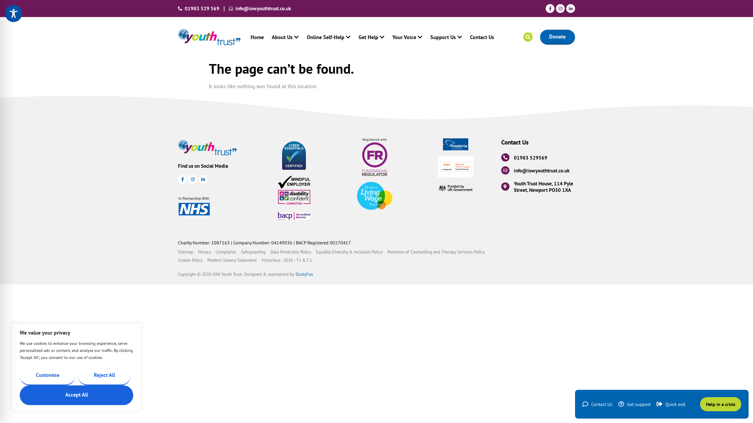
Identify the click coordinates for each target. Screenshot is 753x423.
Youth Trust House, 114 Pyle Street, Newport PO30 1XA (543, 186)
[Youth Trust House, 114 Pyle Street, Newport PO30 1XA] (505, 186)
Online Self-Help (325, 37)
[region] (76, 367)
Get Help (368, 37)
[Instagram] (560, 8)
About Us (282, 37)
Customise (47, 375)
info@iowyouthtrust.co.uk (541, 170)
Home (257, 37)
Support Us (443, 37)
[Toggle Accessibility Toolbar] (13, 13)
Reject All (104, 375)
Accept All (76, 394)
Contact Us (482, 37)
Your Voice (404, 37)
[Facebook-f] (550, 8)
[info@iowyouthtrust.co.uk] (505, 170)
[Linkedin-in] (570, 8)
